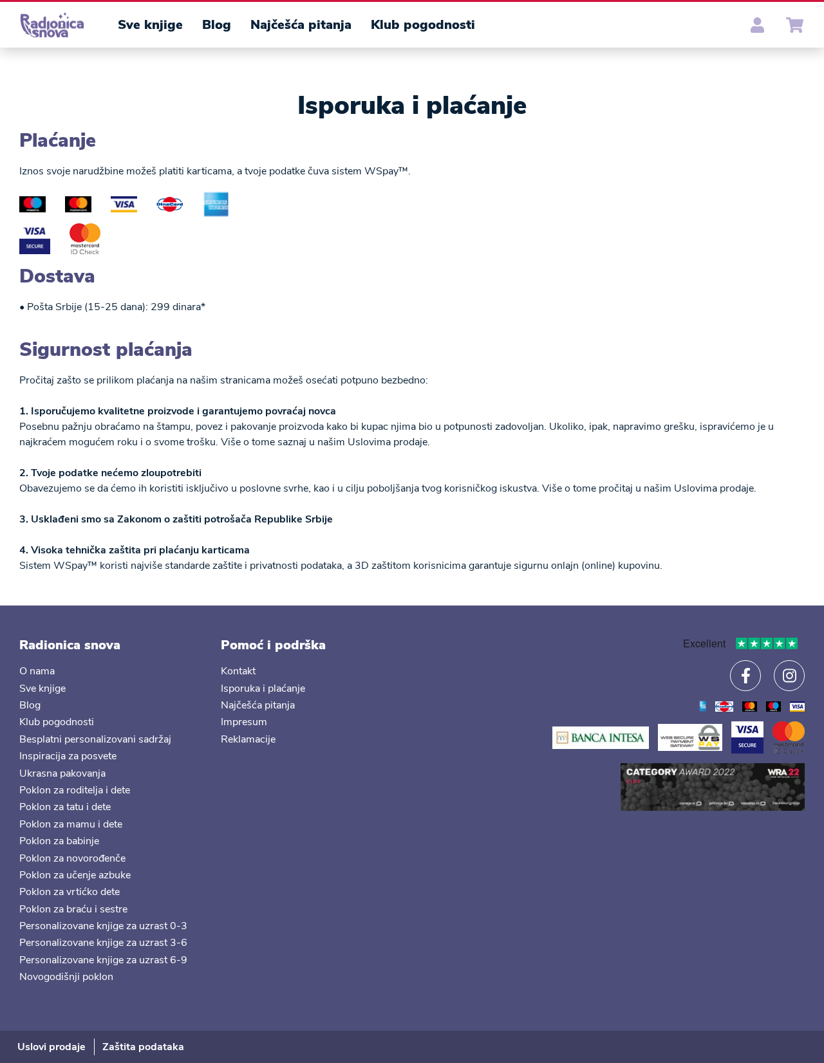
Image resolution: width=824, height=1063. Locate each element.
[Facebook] (745, 675)
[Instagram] (789, 675)
